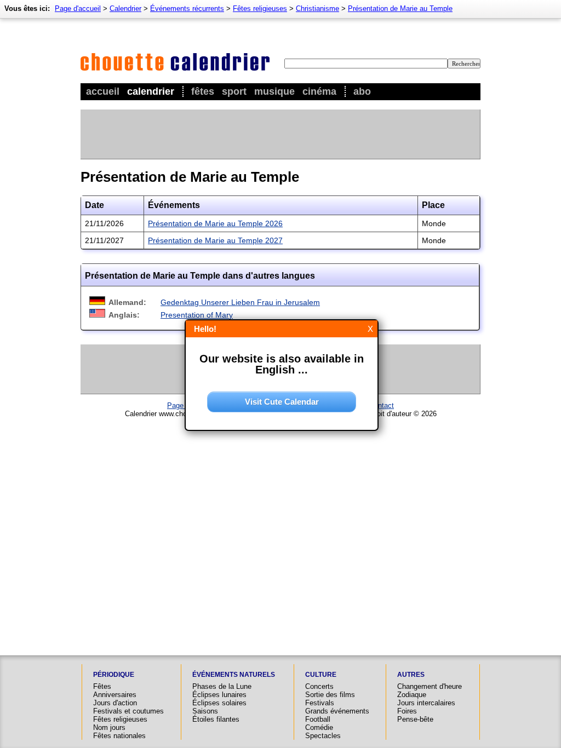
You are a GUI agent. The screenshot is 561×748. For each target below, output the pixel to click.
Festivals (319, 703)
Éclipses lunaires (219, 695)
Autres (411, 674)
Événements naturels (233, 674)
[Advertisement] (280, 134)
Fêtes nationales (119, 736)
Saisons (205, 711)
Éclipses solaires (219, 703)
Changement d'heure (429, 686)
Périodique (113, 674)
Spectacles (323, 736)
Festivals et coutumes (128, 711)
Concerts (319, 686)
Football (317, 719)
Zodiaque (411, 695)
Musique (274, 91)
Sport (234, 91)
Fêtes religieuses (260, 8)
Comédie (319, 727)
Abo (362, 91)
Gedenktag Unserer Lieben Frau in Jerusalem (240, 302)
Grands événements (337, 711)
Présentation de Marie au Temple (400, 8)
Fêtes (202, 91)
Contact (381, 405)
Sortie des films (330, 695)
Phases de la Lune (221, 686)
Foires (407, 711)
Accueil (102, 91)
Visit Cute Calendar (282, 401)
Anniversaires (114, 695)
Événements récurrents (187, 8)
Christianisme (317, 8)
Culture (320, 674)
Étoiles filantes (215, 719)
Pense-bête (415, 719)
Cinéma (319, 91)
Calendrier (150, 91)
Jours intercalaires (426, 703)
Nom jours (109, 727)
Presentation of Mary (197, 314)
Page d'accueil (78, 8)
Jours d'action (115, 703)
